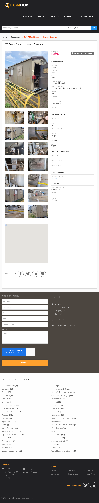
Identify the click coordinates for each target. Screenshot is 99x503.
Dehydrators (58, 399)
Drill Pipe (6, 402)
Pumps (6, 438)
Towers (55, 444)
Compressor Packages (62, 396)
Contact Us (69, 16)
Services (41, 16)
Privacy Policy (89, 474)
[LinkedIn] (93, 485)
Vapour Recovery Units (12, 451)
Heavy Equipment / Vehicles (63, 418)
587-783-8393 (61, 320)
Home (4, 37)
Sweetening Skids (59, 441)
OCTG (55, 431)
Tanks (6, 444)
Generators (57, 415)
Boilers (55, 386)
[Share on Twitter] (28, 274)
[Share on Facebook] (21, 274)
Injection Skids (9, 422)
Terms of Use (73, 474)
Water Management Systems (64, 451)
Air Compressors (10, 386)
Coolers (6, 399)
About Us (55, 16)
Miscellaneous (59, 428)
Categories (27, 16)
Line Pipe (56, 422)
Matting (6, 425)
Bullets (6, 392)
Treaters (7, 448)
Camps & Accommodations (63, 392)
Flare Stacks (57, 408)
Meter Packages (10, 428)
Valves (55, 448)
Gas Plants (56, 412)
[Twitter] (86, 485)
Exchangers (57, 405)
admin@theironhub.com (65, 326)
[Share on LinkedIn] (35, 274)
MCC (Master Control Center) (64, 425)
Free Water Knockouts (12, 412)
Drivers (56, 402)
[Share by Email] (43, 274)
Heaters (7, 418)
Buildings (7, 389)
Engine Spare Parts (10, 405)
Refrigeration (58, 438)
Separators (15, 37)
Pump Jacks (58, 435)
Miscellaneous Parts (12, 431)
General (7, 415)
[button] (82, 53)
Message (5, 329)
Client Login (87, 16)
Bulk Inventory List (60, 389)
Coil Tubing (7, 396)
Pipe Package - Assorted (13, 435)
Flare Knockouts (10, 408)
